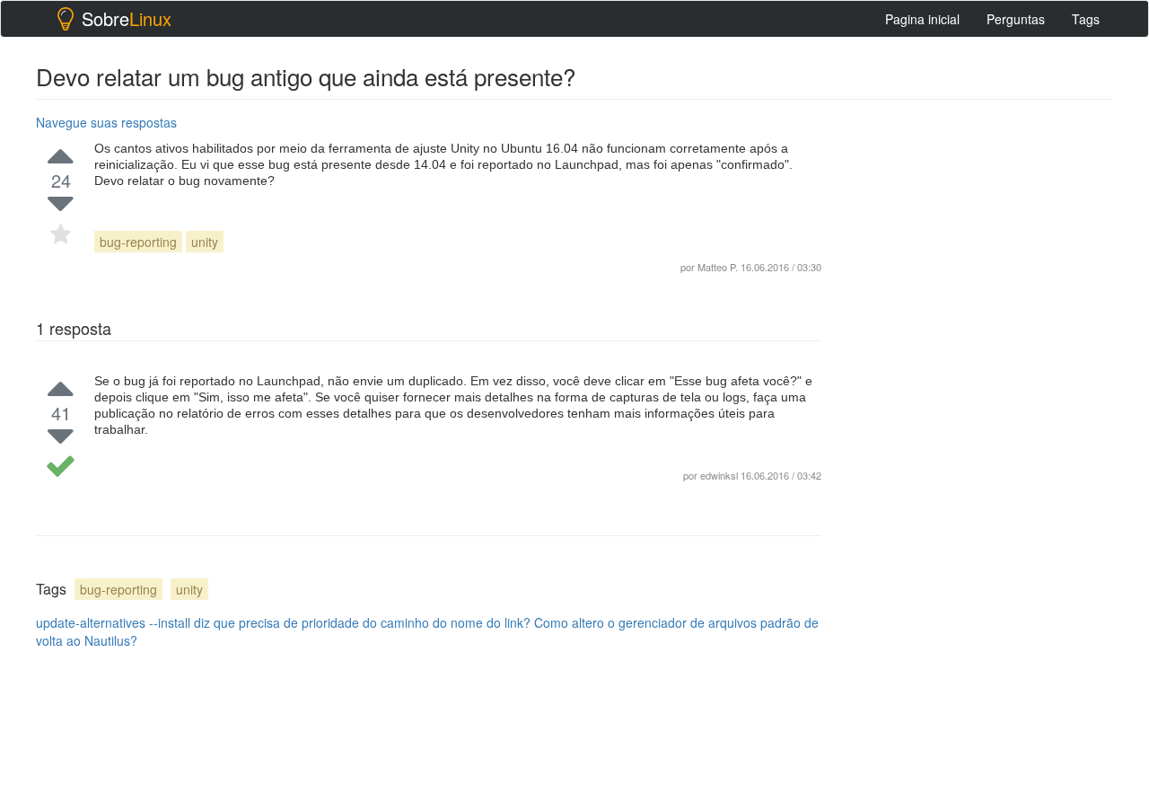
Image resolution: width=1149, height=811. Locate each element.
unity (204, 242)
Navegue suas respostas (106, 122)
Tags (1086, 19)
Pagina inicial (922, 19)
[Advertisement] (978, 378)
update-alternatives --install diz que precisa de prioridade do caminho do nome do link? (283, 622)
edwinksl (719, 475)
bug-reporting (138, 242)
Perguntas (1016, 19)
